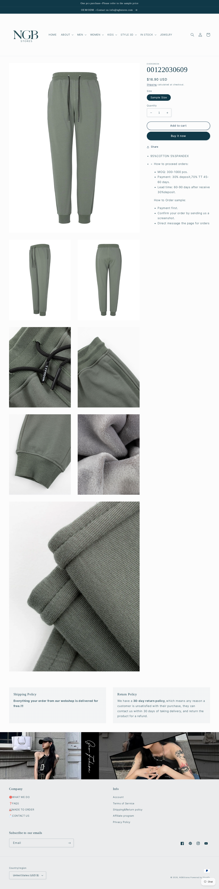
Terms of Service (123, 803)
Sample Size (159, 97)
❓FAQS (14, 803)
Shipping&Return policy (128, 809)
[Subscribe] (69, 843)
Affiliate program (123, 815)
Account (118, 797)
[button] (67, 34)
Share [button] (154, 146)
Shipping (152, 84)
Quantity (152, 105)
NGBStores (184, 877)
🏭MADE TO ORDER (21, 809)
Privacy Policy (121, 822)
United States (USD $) (26, 875)
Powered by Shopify (200, 877)
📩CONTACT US (19, 815)
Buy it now (178, 136)
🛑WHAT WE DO (19, 797)
